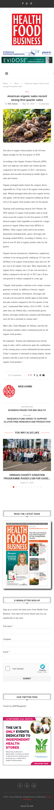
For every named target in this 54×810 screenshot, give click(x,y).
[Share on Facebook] (34, 375)
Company (7, 639)
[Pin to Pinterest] (40, 375)
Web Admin (13, 104)
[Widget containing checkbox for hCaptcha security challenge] (25, 668)
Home (5, 83)
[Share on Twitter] (37, 375)
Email (6, 652)
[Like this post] (31, 375)
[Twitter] (27, 3)
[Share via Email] (43, 375)
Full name (8, 626)
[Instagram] (31, 3)
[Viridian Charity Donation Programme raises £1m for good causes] (27, 455)
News (16, 83)
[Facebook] (22, 3)
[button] (5, 463)
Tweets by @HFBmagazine (14, 706)
